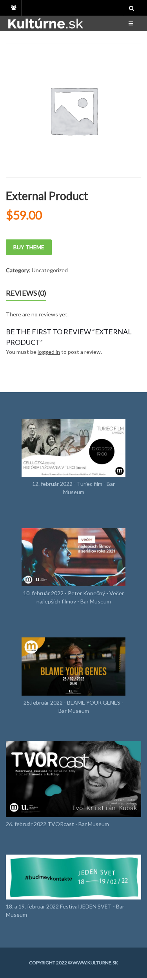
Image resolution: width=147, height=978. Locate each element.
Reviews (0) (26, 293)
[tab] (32, 293)
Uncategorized (50, 270)
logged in (49, 351)
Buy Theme (28, 247)
